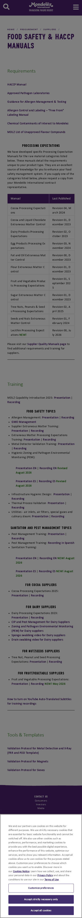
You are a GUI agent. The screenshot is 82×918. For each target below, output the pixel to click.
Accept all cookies (41, 910)
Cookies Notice (21, 871)
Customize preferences (41, 888)
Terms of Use (52, 879)
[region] (41, 866)
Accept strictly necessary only (41, 899)
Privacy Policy (45, 875)
